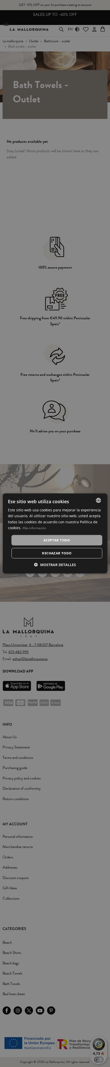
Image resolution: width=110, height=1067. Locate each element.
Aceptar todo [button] (56, 540)
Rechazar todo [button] (56, 553)
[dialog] (55, 533)
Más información (34, 527)
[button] (55, 564)
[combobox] (98, 500)
